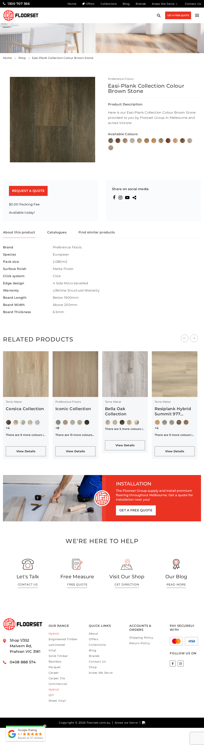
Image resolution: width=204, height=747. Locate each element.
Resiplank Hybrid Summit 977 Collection (173, 414)
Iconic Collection (73, 408)
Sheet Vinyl (57, 700)
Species (9, 254)
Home (72, 4)
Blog (126, 4)
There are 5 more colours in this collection (124, 429)
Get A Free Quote (178, 15)
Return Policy (139, 643)
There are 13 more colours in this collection (73, 435)
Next (194, 338)
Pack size (11, 262)
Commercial (58, 684)
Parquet (55, 667)
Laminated (57, 645)
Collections (109, 4)
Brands (141, 4)
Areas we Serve (126, 722)
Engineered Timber (63, 639)
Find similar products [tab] (96, 232)
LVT (51, 695)
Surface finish (14, 269)
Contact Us (193, 4)
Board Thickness (17, 312)
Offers (90, 4)
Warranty (11, 290)
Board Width (14, 305)
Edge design (13, 283)
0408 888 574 (23, 662)
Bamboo (55, 661)
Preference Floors (121, 79)
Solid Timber (58, 656)
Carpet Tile (57, 678)
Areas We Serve (163, 4)
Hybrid (54, 633)
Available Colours (123, 134)
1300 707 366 (19, 4)
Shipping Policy (141, 637)
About (93, 633)
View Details (25, 451)
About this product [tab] (19, 232)
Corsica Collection (25, 408)
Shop (22, 58)
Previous (184, 338)
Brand (8, 247)
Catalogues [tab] (57, 232)
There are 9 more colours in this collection (25, 435)
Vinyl (52, 650)
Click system (14, 276)
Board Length (14, 298)
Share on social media (130, 189)
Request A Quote (28, 191)
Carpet (54, 673)
